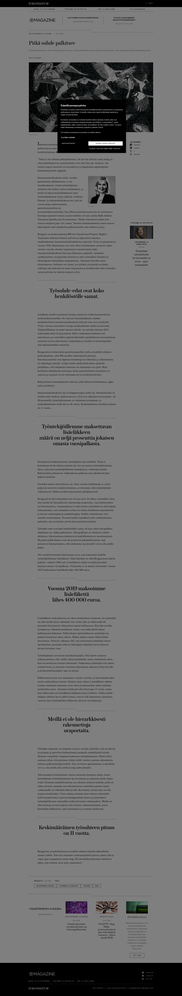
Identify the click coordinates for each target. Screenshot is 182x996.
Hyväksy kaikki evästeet (105, 143)
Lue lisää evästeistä (68, 137)
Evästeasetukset (68, 143)
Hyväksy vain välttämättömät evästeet (104, 148)
